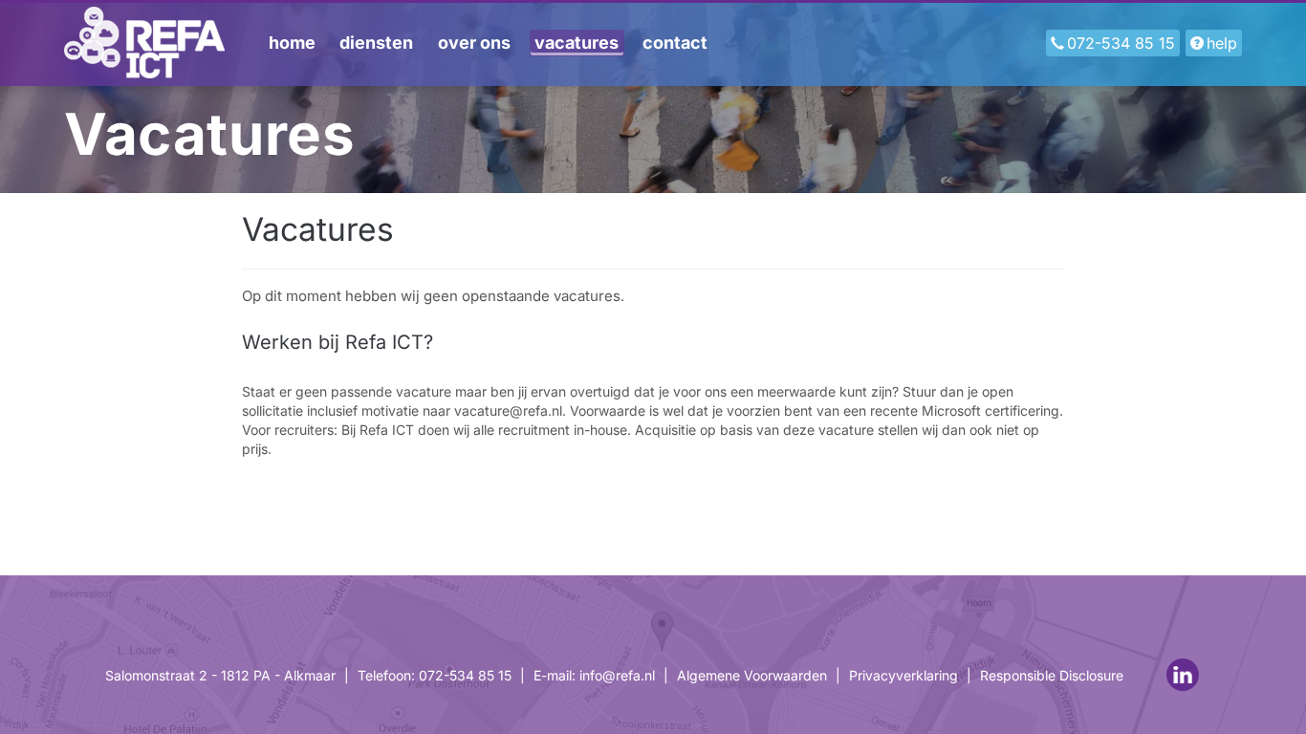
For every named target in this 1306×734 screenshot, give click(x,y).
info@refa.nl (617, 675)
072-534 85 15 (1121, 43)
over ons (474, 42)
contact (674, 42)
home (292, 42)
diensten (376, 42)
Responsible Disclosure (1051, 675)
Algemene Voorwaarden (752, 675)
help (1222, 43)
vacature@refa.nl (508, 410)
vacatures (576, 42)
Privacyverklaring (903, 675)
